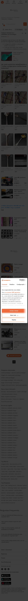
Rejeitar (14, 319)
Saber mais (13, 315)
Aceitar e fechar (14, 310)
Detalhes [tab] (12, 284)
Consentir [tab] (4, 284)
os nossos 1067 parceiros (12, 292)
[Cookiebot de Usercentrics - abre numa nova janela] (19, 280)
